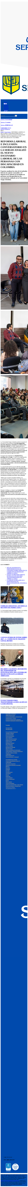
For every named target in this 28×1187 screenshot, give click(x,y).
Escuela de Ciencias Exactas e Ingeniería (13, 719)
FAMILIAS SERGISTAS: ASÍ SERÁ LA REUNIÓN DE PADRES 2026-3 (14, 606)
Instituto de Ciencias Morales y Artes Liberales (14, 784)
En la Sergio (8, 132)
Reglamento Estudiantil (10, 743)
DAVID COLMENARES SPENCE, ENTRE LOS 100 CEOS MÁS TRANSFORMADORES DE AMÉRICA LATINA (16, 576)
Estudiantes (8, 769)
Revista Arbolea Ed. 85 (10, 755)
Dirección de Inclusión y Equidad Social (13, 786)
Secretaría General (9, 772)
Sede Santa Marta (9, 728)
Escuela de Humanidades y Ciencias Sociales (14, 716)
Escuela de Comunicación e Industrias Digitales (14, 720)
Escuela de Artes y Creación (11, 718)
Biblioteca (7, 766)
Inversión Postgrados (10, 734)
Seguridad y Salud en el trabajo (11, 752)
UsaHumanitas (8, 762)
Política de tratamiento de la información (13, 750)
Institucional (8, 776)
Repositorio (8, 768)
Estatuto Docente (9, 741)
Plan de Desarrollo (9, 744)
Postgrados (8, 725)
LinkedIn (6, 109)
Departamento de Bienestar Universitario (13, 765)
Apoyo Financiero (9, 737)
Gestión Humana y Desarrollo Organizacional (14, 751)
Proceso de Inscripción (10, 736)
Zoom (5, 103)
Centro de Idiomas (9, 777)
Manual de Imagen (9, 748)
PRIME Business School (10, 715)
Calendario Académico (10, 733)
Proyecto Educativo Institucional (12, 732)
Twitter (5, 102)
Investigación (8, 773)
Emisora (7, 780)
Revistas (7, 775)
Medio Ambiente (9, 781)
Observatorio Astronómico (11, 763)
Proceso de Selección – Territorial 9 (12, 757)
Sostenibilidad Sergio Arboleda (11, 759)
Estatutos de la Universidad (11, 740)
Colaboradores (8, 754)
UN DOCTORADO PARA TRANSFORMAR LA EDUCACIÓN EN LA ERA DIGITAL (14, 702)
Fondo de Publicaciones (10, 779)
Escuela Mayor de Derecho (11, 714)
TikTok (5, 110)
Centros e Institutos (9, 745)
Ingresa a (6, 119)
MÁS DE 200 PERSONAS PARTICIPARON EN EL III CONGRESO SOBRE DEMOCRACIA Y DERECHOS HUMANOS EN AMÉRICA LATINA (17, 570)
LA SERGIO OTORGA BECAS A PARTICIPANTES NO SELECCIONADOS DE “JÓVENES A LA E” (17, 582)
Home (2, 132)
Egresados (8, 770)
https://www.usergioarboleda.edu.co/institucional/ (10, 1180)
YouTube (6, 106)
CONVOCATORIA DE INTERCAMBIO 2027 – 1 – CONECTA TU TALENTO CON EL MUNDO (14, 639)
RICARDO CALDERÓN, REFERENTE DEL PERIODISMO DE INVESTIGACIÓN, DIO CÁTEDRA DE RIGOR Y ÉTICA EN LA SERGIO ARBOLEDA (14, 672)
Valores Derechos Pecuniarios (11, 738)
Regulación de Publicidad (10, 747)
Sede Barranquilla (9, 729)
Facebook (6, 105)
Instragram (6, 108)
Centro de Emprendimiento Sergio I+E (13, 761)
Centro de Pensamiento (10, 783)
